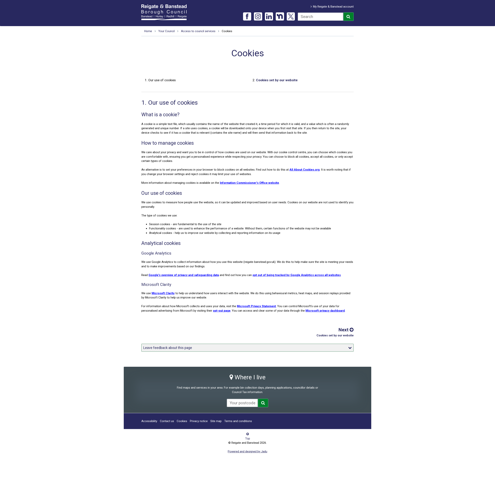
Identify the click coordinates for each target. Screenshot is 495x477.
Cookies (182, 421)
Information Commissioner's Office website (249, 183)
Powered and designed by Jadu (247, 451)
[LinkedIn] (269, 16)
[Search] (348, 16)
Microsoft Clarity (163, 293)
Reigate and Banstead (165, 12)
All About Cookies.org (304, 169)
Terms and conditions (238, 421)
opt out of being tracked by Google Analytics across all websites (297, 275)
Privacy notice (199, 421)
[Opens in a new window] (263, 403)
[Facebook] (247, 16)
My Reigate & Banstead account (333, 6)
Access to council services (198, 31)
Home (148, 31)
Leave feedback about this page (167, 348)
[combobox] (320, 17)
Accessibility (149, 421)
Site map (216, 421)
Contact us (167, 421)
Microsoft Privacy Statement (256, 306)
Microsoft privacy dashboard (325, 310)
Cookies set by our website (277, 80)
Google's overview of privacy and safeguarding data (183, 275)
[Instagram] (258, 16)
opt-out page (221, 310)
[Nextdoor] (280, 16)
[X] (291, 16)
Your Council (166, 31)
